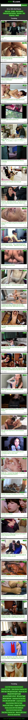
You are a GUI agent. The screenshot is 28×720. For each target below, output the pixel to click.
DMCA (13, 718)
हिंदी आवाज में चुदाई (21, 696)
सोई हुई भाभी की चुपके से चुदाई (14, 694)
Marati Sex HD (23, 691)
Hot (24, 13)
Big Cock (7, 11)
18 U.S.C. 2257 (20, 718)
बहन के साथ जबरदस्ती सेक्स (14, 714)
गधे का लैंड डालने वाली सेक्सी (9, 701)
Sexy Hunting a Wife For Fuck (14, 703)
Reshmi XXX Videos (8, 705)
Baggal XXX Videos (20, 705)
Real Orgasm (19, 11)
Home (5, 718)
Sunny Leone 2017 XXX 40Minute (14, 707)
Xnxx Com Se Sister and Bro (14, 710)
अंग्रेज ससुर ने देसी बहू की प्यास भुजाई (9, 691)
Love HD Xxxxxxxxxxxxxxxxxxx (14, 687)
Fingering (11, 15)
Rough (13, 11)
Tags (9, 718)
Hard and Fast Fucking (9, 13)
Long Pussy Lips (21, 701)
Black (17, 15)
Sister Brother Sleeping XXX (19, 689)
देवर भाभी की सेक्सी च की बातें (9, 696)
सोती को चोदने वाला (7, 698)
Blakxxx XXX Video (21, 712)
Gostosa (19, 13)
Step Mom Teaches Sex (8, 712)
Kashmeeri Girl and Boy (18, 698)
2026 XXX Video (5, 689)
